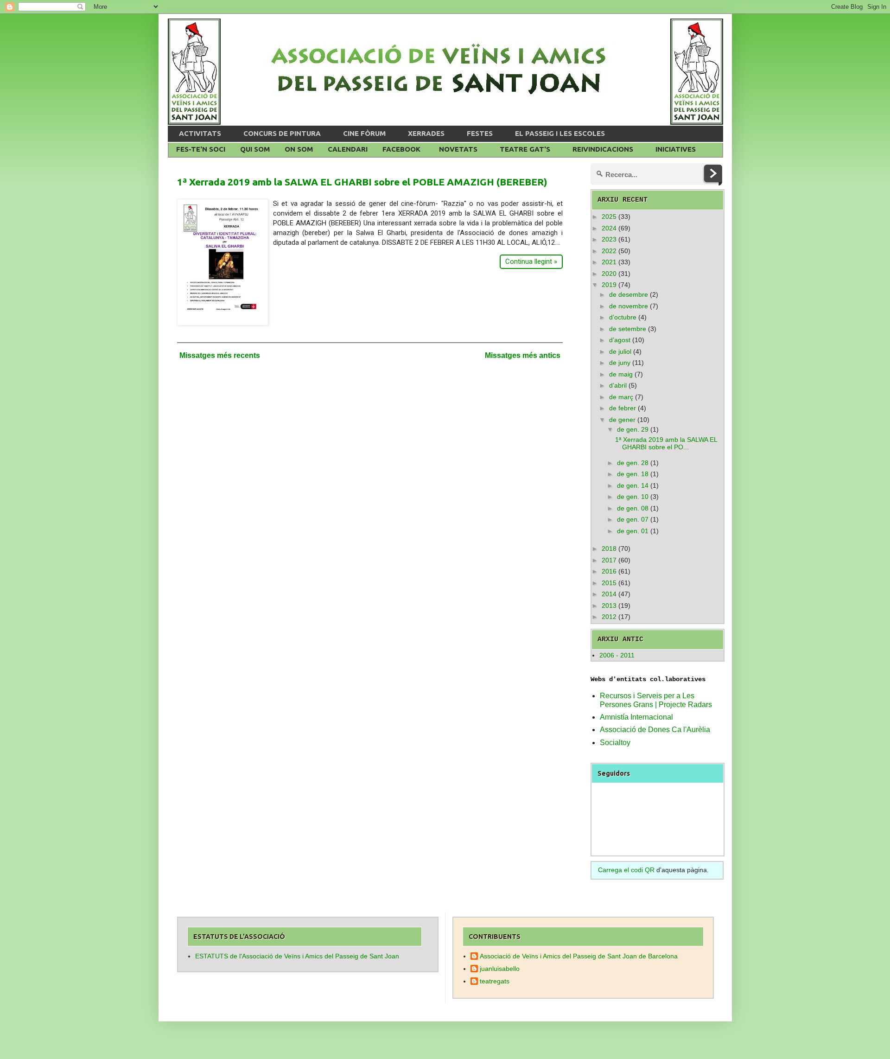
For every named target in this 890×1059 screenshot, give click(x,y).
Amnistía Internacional (636, 717)
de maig (621, 374)
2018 (609, 548)
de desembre (628, 294)
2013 (609, 605)
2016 (609, 571)
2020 (609, 273)
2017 (609, 560)
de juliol (620, 351)
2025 (609, 216)
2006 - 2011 (617, 655)
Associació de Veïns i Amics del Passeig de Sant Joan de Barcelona (579, 956)
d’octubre (622, 317)
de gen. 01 (632, 531)
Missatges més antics (522, 355)
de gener (622, 419)
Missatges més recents (219, 355)
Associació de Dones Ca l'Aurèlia (655, 730)
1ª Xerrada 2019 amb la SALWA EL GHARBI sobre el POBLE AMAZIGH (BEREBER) (362, 181)
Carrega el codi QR (626, 870)
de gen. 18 (632, 474)
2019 (609, 284)
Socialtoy (615, 742)
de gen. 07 (632, 519)
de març (621, 397)
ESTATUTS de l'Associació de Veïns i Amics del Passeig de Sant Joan (297, 956)
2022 (609, 251)
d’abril (618, 385)
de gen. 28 (632, 462)
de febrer (622, 408)
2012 (609, 616)
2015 (609, 583)
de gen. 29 (632, 429)
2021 (609, 262)
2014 (609, 594)
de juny (619, 362)
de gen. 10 (632, 496)
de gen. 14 (632, 485)
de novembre (628, 306)
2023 (609, 239)
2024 (609, 228)
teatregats (494, 981)
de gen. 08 (632, 508)
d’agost (619, 340)
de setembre (627, 328)
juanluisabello (500, 968)
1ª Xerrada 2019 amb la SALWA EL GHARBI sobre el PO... (666, 443)
